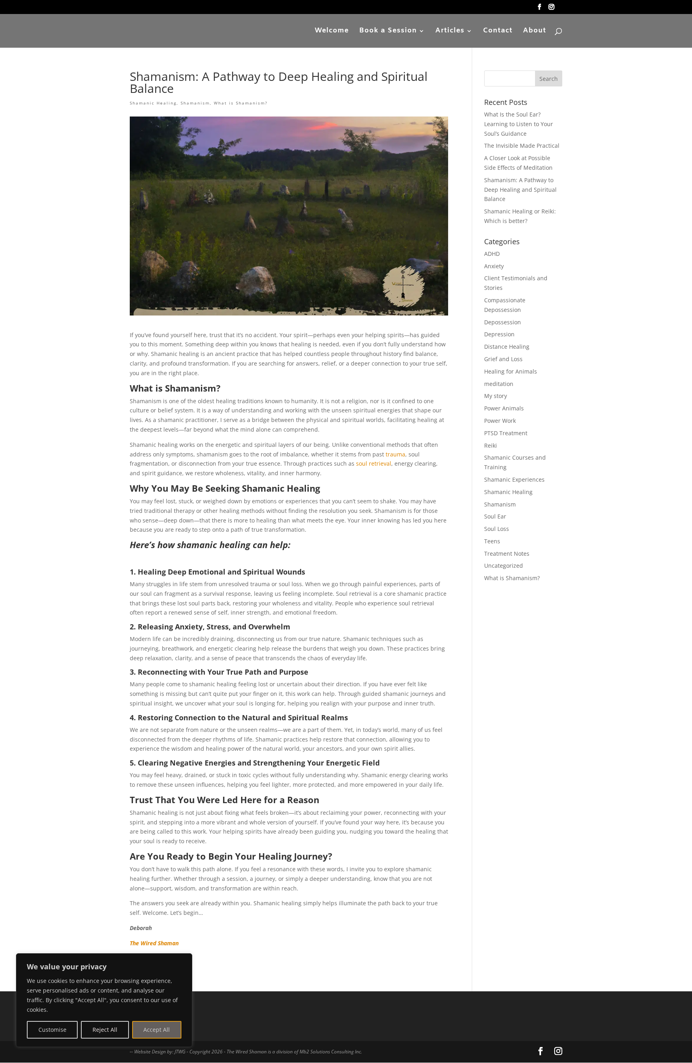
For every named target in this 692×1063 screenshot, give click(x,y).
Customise (52, 1029)
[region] (104, 1000)
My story (495, 396)
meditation (498, 384)
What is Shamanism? (241, 103)
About (534, 31)
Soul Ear (495, 516)
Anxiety (494, 266)
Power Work (500, 420)
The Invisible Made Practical (521, 145)
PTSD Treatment (505, 433)
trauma (395, 454)
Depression (499, 334)
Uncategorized (503, 565)
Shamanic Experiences (514, 479)
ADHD (492, 253)
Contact (498, 31)
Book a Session (388, 31)
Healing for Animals (510, 371)
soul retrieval (373, 463)
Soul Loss (496, 529)
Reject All (105, 1029)
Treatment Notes (506, 553)
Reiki (490, 445)
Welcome (332, 31)
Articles (450, 31)
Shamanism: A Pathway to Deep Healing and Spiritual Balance (520, 189)
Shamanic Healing (153, 103)
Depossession (502, 322)
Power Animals (504, 408)
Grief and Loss (503, 359)
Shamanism (195, 103)
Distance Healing (506, 346)
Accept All (156, 1029)
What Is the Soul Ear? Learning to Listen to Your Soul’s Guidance (518, 124)
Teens (492, 541)
